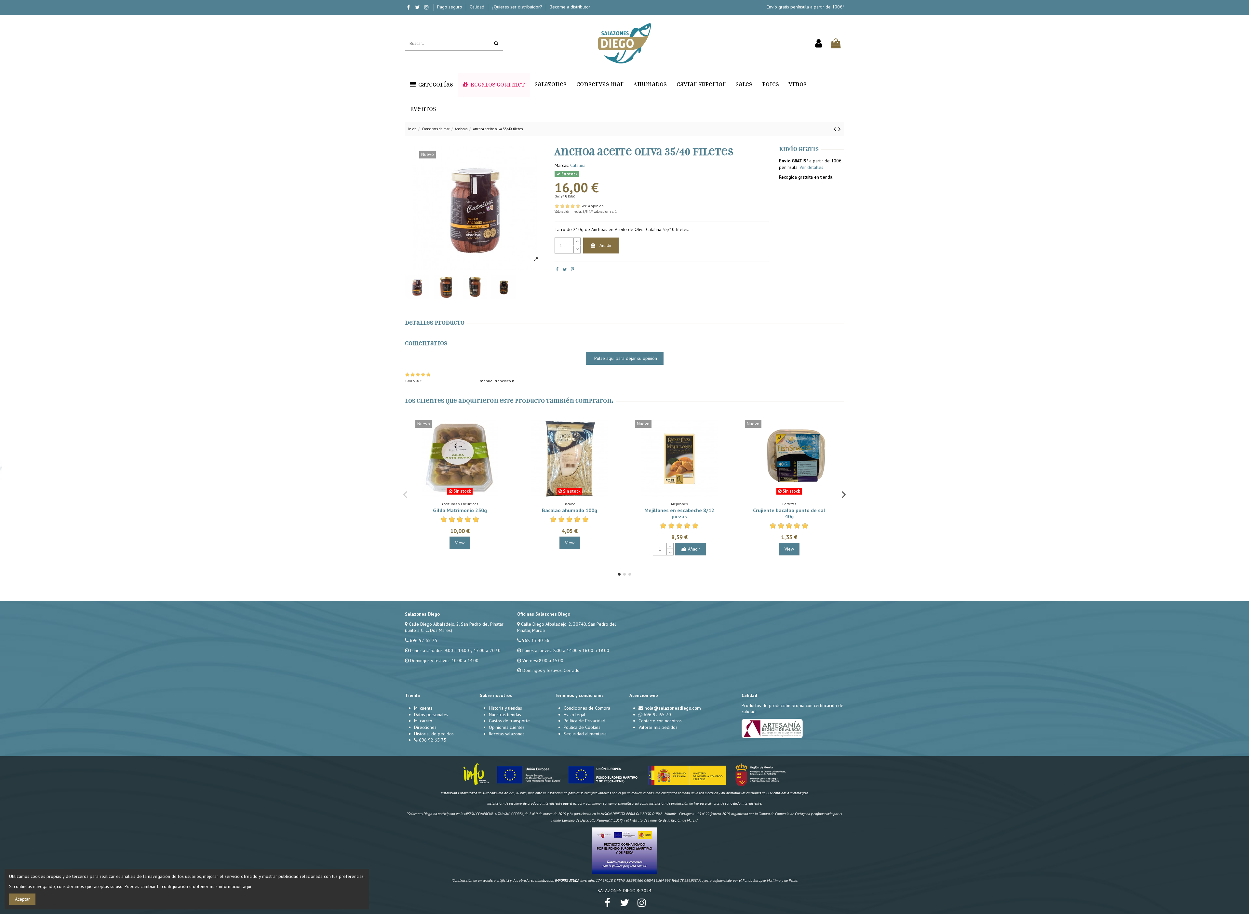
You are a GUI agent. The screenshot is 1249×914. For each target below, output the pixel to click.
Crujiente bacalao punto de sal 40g (789, 513)
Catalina (577, 165)
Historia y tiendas (505, 708)
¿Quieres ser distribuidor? (518, 7)
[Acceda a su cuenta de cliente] (818, 43)
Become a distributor (570, 7)
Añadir (605, 245)
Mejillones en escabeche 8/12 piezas (679, 513)
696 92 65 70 (657, 714)
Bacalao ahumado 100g (569, 510)
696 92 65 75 (423, 640)
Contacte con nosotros (660, 721)
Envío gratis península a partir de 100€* (805, 7)
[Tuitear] (565, 269)
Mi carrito (423, 721)
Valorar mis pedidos (658, 727)
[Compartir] (557, 269)
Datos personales (431, 714)
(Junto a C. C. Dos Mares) (428, 630)
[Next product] (839, 129)
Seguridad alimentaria (585, 734)
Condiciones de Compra (587, 708)
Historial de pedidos (434, 734)
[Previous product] (836, 129)
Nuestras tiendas (505, 714)
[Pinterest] (572, 269)
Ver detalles (811, 167)
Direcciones (425, 727)
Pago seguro (450, 7)
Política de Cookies (582, 727)
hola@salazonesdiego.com (672, 708)
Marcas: (562, 165)
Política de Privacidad (584, 721)
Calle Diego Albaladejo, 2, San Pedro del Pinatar (456, 624)
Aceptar (22, 899)
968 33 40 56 (535, 640)
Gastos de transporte (509, 721)
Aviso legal (574, 714)
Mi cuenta (423, 708)
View (459, 543)
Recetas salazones (507, 734)
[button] (431, 84)
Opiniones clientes (507, 727)
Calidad (478, 7)
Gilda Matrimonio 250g (460, 510)
